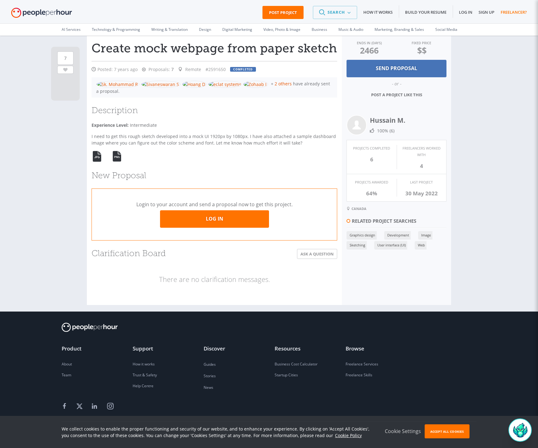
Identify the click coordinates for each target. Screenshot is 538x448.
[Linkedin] (95, 406)
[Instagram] (110, 406)
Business (319, 29)
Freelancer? (514, 12)
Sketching (357, 245)
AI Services (71, 29)
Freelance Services (362, 364)
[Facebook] (65, 406)
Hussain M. (387, 120)
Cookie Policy (348, 435)
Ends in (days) (369, 43)
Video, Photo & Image (281, 29)
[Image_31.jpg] (101, 156)
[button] (335, 12)
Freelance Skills (359, 375)
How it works (378, 12)
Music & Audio (350, 29)
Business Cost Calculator (296, 364)
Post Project (283, 12)
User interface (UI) (391, 245)
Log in (465, 12)
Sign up (486, 12)
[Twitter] (80, 406)
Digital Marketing (237, 29)
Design (205, 29)
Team (66, 375)
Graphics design (362, 235)
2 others (283, 84)
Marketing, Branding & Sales (399, 29)
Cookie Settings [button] (403, 431)
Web (421, 245)
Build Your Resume (425, 12)
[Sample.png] (120, 156)
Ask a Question (317, 254)
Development (398, 235)
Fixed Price (421, 43)
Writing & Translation (169, 29)
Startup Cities (286, 375)
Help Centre (143, 385)
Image (426, 235)
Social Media (446, 29)
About (67, 364)
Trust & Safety (145, 375)
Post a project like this (396, 95)
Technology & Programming (116, 29)
